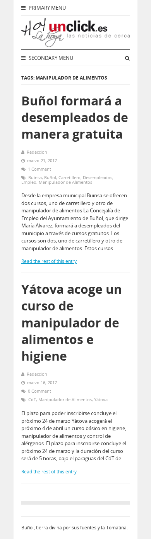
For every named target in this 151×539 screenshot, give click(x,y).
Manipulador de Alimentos (65, 182)
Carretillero (69, 177)
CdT (32, 399)
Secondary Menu (50, 57)
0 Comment (39, 391)
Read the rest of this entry (49, 261)
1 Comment (39, 169)
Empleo (28, 182)
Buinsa (35, 177)
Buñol (50, 177)
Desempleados (97, 177)
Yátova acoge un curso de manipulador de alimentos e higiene (71, 322)
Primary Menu (46, 7)
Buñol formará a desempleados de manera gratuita (74, 117)
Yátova (101, 399)
